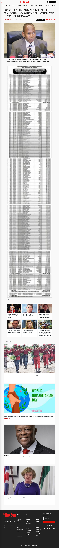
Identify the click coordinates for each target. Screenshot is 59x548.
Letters (5, 374)
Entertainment (47, 5)
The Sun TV (54, 5)
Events (27, 514)
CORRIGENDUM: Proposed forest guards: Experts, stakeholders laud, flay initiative (23, 375)
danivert (20, 19)
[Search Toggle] (57, 1)
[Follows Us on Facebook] (47, 19)
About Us (37, 527)
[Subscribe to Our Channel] (49, 528)
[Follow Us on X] (47, 528)
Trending (37, 525)
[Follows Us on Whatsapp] (52, 19)
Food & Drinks (20, 529)
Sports (18, 525)
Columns (13, 5)
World (27, 528)
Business (19, 5)
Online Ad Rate (38, 529)
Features (28, 537)
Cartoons (37, 514)
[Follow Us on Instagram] (54, 528)
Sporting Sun (28, 530)
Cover (18, 517)
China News (25, 5)
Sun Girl (37, 519)
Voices (27, 525)
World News (28, 534)
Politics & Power (33, 5)
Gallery (18, 531)
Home (3, 5)
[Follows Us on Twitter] (49, 19)
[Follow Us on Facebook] (44, 528)
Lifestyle (28, 519)
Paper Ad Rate (38, 531)
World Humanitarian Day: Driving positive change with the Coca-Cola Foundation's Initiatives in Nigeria (28, 416)
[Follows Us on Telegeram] (54, 19)
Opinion (40, 5)
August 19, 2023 (7, 418)
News (8, 374)
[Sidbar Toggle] (1, 2)
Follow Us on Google (41, 19)
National (8, 5)
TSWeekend (28, 523)
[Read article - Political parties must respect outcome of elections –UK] (29, 480)
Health (27, 517)
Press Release (6, 455)
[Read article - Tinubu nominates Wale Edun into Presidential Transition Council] (29, 439)
